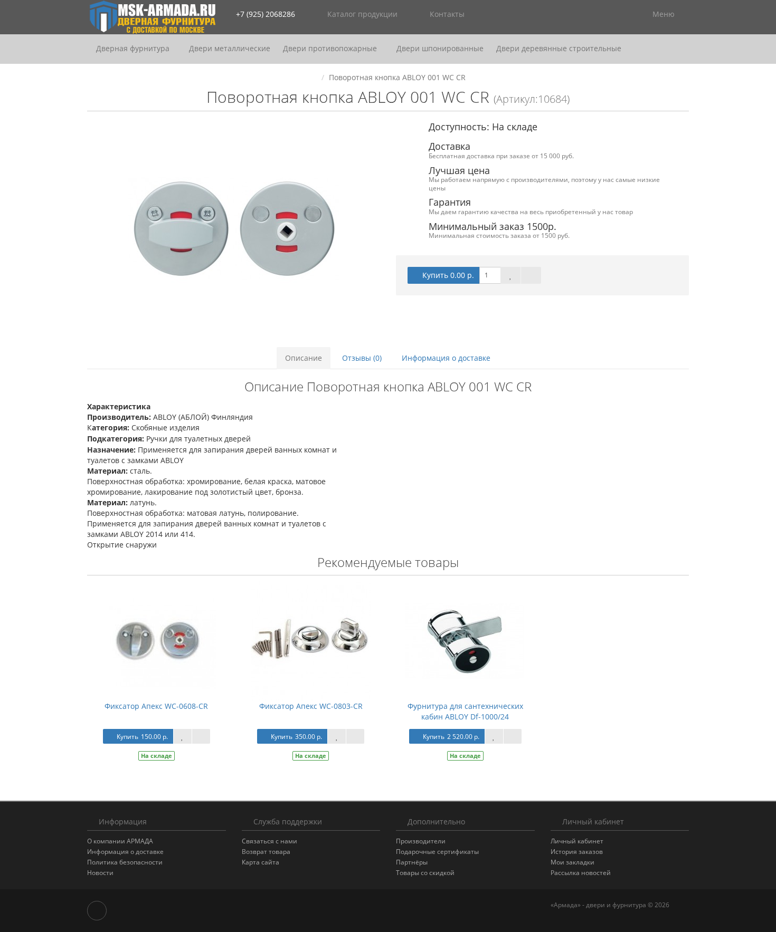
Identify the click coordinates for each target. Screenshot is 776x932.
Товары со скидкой (425, 872)
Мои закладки (572, 862)
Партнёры (412, 862)
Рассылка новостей (581, 872)
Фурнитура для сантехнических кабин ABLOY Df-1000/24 (465, 711)
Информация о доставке (446, 358)
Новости (100, 872)
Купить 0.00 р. (448, 275)
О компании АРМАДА (120, 841)
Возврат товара (266, 851)
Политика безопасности (125, 862)
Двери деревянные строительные (558, 48)
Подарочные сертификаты (437, 851)
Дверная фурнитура (134, 48)
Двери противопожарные (331, 48)
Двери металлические (229, 48)
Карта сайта (260, 862)
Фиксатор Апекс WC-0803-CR (311, 706)
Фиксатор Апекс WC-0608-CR (156, 706)
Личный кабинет (577, 841)
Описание (303, 358)
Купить (142, 736)
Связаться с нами (269, 841)
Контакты (446, 14)
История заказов (577, 851)
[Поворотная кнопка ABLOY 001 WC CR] (233, 228)
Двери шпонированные (440, 48)
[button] (597, 14)
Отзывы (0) (362, 358)
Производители (421, 841)
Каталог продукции (362, 14)
